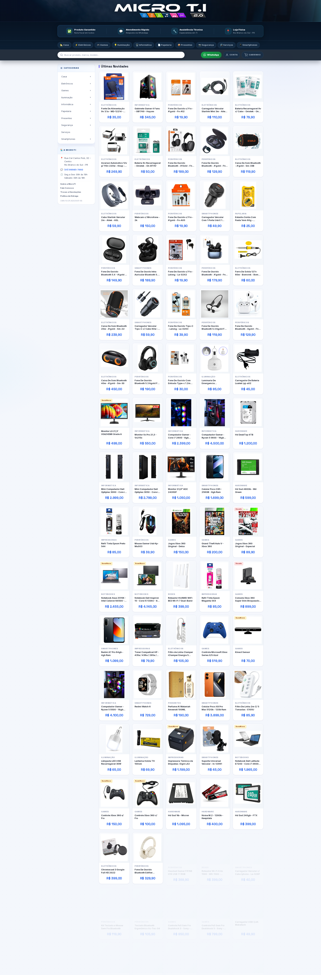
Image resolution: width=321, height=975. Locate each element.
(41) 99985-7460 (73, 169)
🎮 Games (102, 45)
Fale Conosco (67, 188)
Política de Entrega (69, 196)
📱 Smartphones (248, 45)
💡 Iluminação (122, 45)
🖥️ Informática (144, 45)
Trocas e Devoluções (70, 192)
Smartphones (68, 139)
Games (65, 90)
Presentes (66, 118)
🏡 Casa (64, 45)
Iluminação (67, 97)
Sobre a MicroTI (68, 184)
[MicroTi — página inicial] (161, 11)
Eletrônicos (67, 83)
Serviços (65, 132)
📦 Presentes (185, 45)
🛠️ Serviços (226, 45)
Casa (64, 76)
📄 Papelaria (165, 45)
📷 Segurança (206, 45)
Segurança (67, 125)
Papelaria (66, 111)
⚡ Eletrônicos (83, 45)
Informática (67, 104)
